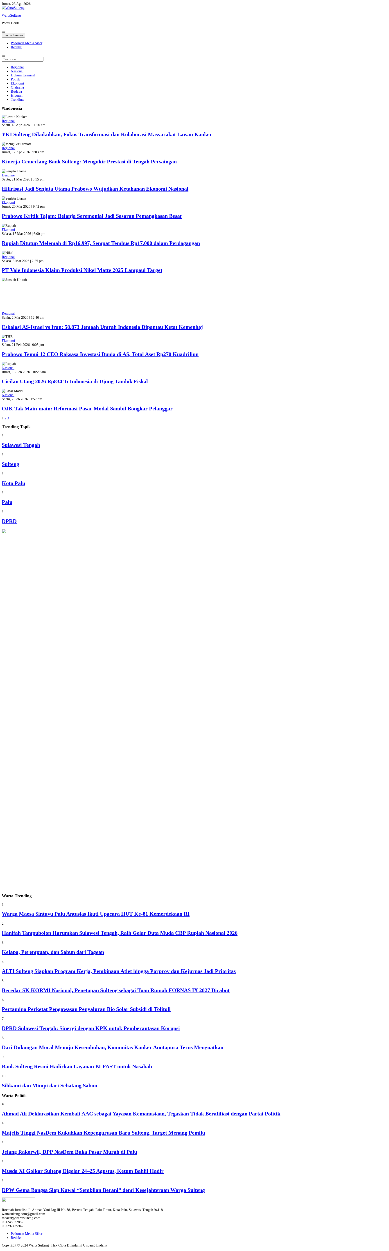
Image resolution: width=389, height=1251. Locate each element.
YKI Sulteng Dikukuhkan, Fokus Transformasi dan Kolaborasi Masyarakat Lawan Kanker (107, 134)
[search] (3, 56)
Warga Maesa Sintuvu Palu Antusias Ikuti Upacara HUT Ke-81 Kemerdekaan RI (96, 914)
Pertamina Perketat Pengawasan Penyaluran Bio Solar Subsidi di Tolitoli (86, 1009)
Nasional (8, 368)
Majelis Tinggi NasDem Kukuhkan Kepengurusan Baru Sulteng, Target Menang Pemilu (103, 1133)
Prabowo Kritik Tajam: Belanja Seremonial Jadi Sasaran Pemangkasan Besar (92, 216)
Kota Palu (13, 483)
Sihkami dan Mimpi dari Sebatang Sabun (49, 1086)
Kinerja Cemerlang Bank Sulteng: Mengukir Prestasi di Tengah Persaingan (89, 162)
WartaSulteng (11, 15)
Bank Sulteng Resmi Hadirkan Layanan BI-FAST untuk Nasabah (77, 1066)
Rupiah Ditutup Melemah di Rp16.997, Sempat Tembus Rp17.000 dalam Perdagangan (101, 243)
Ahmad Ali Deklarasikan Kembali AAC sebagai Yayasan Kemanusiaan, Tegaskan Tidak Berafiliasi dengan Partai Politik (141, 1114)
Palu (7, 502)
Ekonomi (8, 202)
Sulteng (10, 464)
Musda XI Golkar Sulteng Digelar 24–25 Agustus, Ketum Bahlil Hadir (83, 1171)
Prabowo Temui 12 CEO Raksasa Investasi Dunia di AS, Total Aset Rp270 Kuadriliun (100, 354)
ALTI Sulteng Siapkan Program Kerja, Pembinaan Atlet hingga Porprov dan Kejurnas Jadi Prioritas (119, 971)
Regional (8, 121)
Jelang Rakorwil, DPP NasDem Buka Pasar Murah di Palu (69, 1152)
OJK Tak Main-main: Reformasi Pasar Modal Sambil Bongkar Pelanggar (87, 409)
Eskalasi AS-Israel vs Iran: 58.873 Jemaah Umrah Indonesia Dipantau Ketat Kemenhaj (102, 327)
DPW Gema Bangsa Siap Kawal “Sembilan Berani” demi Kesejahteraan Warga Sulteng (103, 1190)
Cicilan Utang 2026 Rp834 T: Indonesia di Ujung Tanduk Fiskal (75, 381)
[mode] (3, 32)
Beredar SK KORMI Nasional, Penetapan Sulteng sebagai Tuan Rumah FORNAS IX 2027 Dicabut (116, 990)
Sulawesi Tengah (21, 445)
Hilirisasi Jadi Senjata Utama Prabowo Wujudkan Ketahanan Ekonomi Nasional (95, 189)
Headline (8, 175)
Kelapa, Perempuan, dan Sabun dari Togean (53, 952)
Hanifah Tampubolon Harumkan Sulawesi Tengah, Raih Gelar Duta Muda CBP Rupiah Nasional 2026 (119, 933)
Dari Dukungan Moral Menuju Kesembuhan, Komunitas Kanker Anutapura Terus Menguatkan (112, 1047)
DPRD (9, 521)
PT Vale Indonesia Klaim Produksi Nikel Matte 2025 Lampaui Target (82, 270)
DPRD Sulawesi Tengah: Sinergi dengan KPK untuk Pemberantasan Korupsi (91, 1028)
